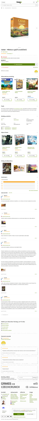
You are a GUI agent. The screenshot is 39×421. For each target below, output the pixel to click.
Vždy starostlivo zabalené (6, 330)
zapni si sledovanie (4, 58)
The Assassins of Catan (18, 108)
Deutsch (13, 404)
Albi (2, 119)
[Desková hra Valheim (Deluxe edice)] (32, 90)
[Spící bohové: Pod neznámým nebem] (32, 146)
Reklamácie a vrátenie (14, 397)
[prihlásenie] (34, 2)
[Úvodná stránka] (1, 8)
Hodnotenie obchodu (33, 398)
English (13, 403)
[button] (19, 76)
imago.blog (32, 402)
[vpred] (37, 28)
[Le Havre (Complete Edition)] (19, 90)
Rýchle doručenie (5, 323)
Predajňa (31, 395)
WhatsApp (4, 398)
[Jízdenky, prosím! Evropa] (19, 146)
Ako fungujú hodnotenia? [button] (33, 190)
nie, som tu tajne (30, 414)
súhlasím (18, 414)
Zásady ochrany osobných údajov (19, 416)
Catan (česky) (5, 51)
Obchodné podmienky (24, 394)
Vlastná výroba (5, 328)
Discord (3, 397)
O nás (31, 397)
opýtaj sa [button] (36, 67)
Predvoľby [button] (30, 411)
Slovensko (14, 402)
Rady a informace (23, 397)
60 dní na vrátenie (5, 325)
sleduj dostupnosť (18, 64)
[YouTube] (11, 416)
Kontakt (31, 394)
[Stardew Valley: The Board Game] (7, 90)
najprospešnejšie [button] (4, 192)
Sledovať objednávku (14, 398)
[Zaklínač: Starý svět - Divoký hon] (7, 146)
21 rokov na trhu (5, 327)
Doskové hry (14, 7)
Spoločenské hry (8, 7)
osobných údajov (35, 379)
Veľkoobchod (22, 398)
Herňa (31, 396)
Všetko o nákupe (14, 394)
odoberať (34, 377)
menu (4, 2)
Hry (3, 7)
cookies (22, 410)
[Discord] (8, 416)
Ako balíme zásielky (14, 396)
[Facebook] (2, 416)
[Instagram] (5, 416)
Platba (16, 395)
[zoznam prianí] (37, 64)
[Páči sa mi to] (35, 209)
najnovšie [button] (10, 192)
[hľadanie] (37, 5)
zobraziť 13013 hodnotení (5, 339)
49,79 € (7, 61)
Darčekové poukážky (33, 399)
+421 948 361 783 (5, 394)
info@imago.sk (5, 396)
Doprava (12, 395)
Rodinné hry (14, 128)
